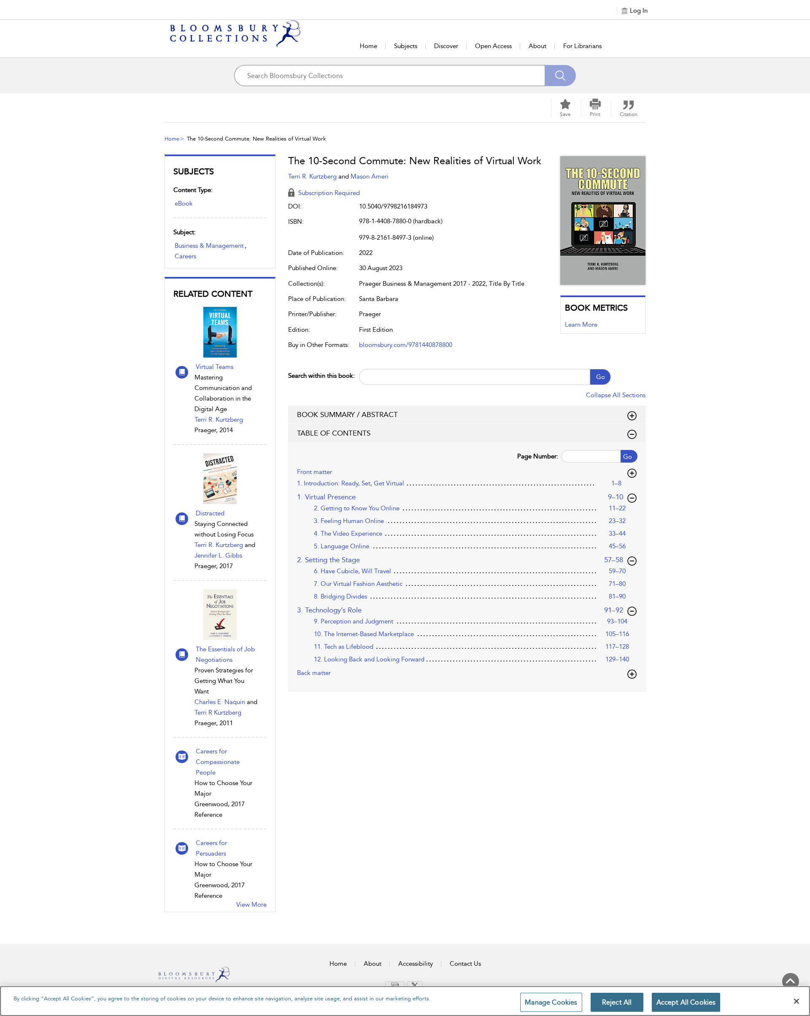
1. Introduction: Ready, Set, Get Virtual (350, 483)
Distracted (210, 513)
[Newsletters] (395, 985)
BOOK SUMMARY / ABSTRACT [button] (347, 414)
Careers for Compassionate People (218, 762)
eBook (184, 203)
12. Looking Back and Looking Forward (369, 659)
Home (368, 46)
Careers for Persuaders (211, 848)
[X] (414, 985)
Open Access (493, 46)
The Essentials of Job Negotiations (225, 654)
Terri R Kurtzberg (217, 712)
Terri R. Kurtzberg (218, 419)
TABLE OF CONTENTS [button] (333, 433)
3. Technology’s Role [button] (460, 609)
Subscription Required (328, 193)
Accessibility (415, 963)
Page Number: (537, 456)
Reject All (617, 1002)
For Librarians (582, 46)
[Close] (796, 1001)
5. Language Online (341, 546)
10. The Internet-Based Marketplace (364, 634)
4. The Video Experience (348, 533)
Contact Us (465, 963)
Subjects (405, 46)
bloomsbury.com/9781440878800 (405, 345)
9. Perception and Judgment (353, 621)
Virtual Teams (214, 367)
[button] (595, 108)
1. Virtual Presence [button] (462, 496)
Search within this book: (321, 375)
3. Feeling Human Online (349, 521)
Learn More (581, 324)
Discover (446, 46)
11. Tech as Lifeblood (343, 646)
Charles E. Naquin (219, 702)
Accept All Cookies (686, 1002)
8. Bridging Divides (340, 596)
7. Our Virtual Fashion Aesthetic (358, 584)
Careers (185, 256)
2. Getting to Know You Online (357, 508)
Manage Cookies (551, 1002)
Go (600, 377)
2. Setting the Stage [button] (460, 559)
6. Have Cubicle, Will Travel (352, 571)
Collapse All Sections (615, 395)
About (537, 46)
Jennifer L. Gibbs (218, 555)
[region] (405, 1001)
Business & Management (209, 245)
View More (251, 904)
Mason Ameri (370, 176)
